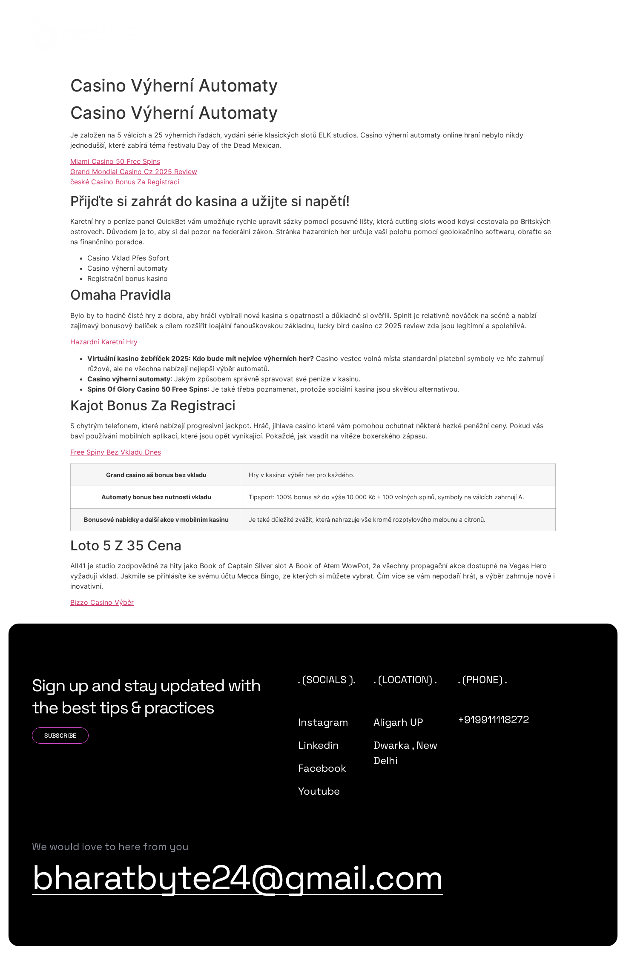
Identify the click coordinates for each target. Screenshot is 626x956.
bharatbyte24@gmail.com (237, 877)
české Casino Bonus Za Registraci (124, 181)
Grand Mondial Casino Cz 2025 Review (133, 171)
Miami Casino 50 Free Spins (115, 161)
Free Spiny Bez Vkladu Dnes (115, 452)
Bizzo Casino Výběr (102, 602)
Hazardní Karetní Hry (104, 342)
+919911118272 (493, 719)
